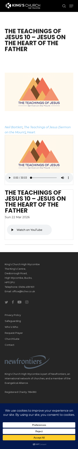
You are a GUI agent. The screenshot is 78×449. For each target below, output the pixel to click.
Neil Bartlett (14, 127)
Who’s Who (11, 326)
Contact (9, 344)
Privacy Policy (13, 315)
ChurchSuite (12, 338)
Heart (31, 132)
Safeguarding (13, 321)
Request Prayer (14, 332)
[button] (71, 6)
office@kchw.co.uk (23, 291)
